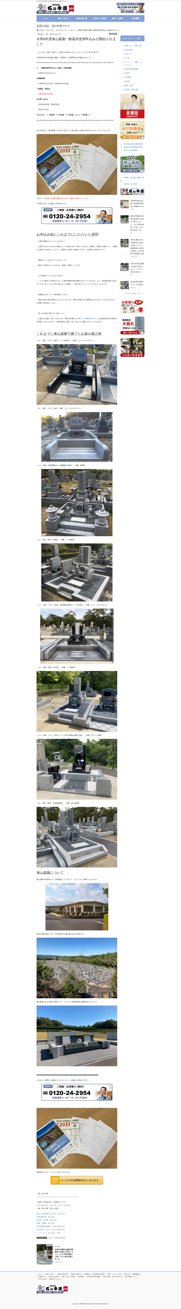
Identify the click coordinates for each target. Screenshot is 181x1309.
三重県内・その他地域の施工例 (94, 1274)
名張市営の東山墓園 (93, 1276)
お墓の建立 (129, 50)
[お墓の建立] (45, 1250)
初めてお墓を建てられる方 (47, 1214)
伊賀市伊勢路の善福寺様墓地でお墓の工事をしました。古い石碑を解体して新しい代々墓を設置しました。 (64, 1254)
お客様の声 (41, 1276)
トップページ (42, 1233)
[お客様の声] (132, 307)
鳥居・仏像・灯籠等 (68, 1276)
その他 (127, 58)
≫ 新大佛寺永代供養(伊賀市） (132, 144)
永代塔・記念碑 (42, 1220)
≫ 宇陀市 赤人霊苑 (128, 184)
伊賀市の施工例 (76, 1274)
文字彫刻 (128, 77)
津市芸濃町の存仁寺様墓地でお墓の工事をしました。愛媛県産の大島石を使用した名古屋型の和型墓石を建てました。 (137, 248)
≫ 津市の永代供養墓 (128, 150)
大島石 (127, 73)
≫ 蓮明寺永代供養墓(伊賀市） (132, 147)
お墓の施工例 (42, 1217)
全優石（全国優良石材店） (87, 318)
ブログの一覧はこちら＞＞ (134, 293)
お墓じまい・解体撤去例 (132, 1274)
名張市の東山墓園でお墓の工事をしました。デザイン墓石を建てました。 (137, 269)
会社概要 (81, 1276)
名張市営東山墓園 (43, 1226)
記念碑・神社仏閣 (131, 89)
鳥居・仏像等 (42, 1223)
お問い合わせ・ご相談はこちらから (50, 1279)
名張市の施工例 (62, 1274)
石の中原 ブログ (43, 1230)
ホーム (40, 1274)
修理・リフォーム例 (114, 1274)
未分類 (127, 81)
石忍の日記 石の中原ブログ (112, 1276)
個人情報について (131, 1276)
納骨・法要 (129, 85)
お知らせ (113, 34)
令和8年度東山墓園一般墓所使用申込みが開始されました (137, 205)
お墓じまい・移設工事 (133, 46)
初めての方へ (50, 1274)
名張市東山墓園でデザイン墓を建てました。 (137, 284)
